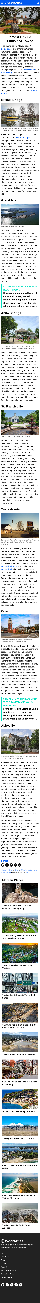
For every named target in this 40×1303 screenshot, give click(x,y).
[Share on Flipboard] (2, 865)
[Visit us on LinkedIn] (20, 1284)
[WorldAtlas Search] (38, 3)
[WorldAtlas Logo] (14, 3)
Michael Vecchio (6, 873)
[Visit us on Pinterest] (16, 1284)
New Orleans (29, 70)
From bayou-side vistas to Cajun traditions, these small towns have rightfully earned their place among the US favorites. (20, 714)
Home (3, 1253)
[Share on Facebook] (7, 865)
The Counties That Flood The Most (18, 1055)
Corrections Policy (7, 1274)
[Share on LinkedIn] (19, 865)
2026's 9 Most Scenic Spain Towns (18, 1111)
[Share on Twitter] (11, 865)
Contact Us (5, 1256)
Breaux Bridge (23, 137)
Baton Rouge (7, 73)
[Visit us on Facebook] (7, 1284)
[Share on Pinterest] (15, 865)
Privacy (3, 1260)
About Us (4, 1267)
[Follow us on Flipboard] (2, 1284)
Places (27, 873)
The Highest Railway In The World (18, 1138)
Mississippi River (9, 566)
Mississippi (6, 569)
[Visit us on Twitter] (11, 1284)
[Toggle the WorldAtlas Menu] (2, 3)
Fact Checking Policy (8, 1270)
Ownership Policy (7, 1277)
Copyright (4, 1263)
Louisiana (5, 49)
